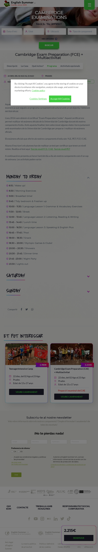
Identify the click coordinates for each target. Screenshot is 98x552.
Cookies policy (38, 90)
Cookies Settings (38, 98)
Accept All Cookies (60, 99)
